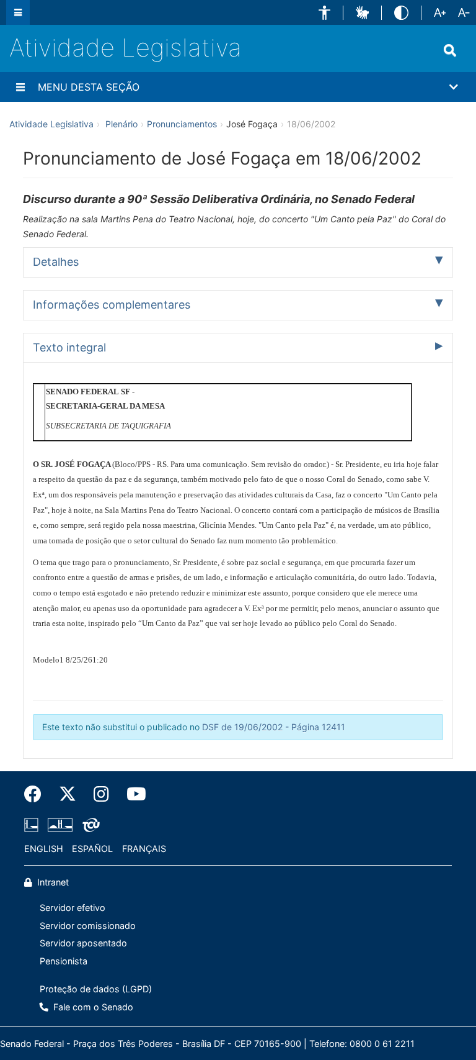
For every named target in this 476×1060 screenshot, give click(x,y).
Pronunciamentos (182, 124)
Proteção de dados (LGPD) (96, 989)
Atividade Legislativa (125, 47)
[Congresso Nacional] (60, 824)
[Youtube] (132, 794)
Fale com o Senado (92, 1007)
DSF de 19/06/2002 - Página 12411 (273, 727)
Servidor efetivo (72, 907)
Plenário (121, 124)
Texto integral (69, 347)
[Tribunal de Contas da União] (89, 824)
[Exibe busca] (450, 50)
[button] (324, 13)
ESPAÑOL (92, 848)
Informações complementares (111, 304)
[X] (67, 794)
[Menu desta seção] (20, 87)
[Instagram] (101, 794)
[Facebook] (37, 794)
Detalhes (56, 261)
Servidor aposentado (83, 943)
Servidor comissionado (88, 925)
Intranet (52, 882)
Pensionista (63, 961)
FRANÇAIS (144, 848)
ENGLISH (43, 848)
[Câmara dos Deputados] (33, 824)
